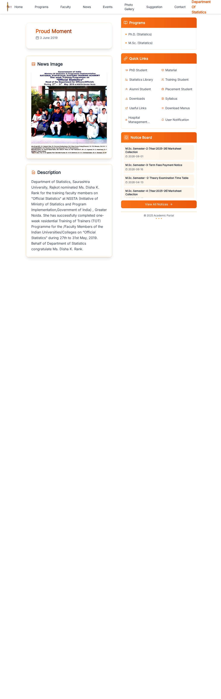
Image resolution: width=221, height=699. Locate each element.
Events (107, 7)
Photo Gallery (129, 7)
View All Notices (156, 204)
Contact (180, 7)
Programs (41, 7)
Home (18, 7)
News (87, 7)
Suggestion (154, 7)
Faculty (65, 7)
